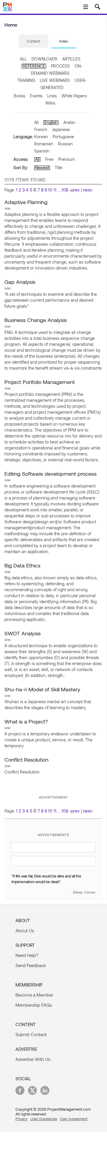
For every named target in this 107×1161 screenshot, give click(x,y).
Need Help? (26, 955)
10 (50, 189)
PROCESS (60, 66)
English (51, 122)
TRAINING (26, 80)
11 (55, 189)
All (36, 122)
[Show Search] (97, 7)
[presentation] (33, 41)
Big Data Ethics (22, 565)
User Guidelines (43, 1118)
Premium (66, 159)
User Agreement (73, 1118)
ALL (23, 58)
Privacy (21, 1118)
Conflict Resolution (26, 759)
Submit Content (31, 1034)
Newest (42, 167)
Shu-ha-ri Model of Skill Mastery (42, 689)
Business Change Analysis (35, 320)
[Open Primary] (85, 7)
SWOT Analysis (22, 633)
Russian (65, 143)
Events (36, 95)
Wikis (50, 102)
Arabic (69, 122)
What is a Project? (26, 721)
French (40, 129)
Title (58, 167)
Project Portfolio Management (39, 382)
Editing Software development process (50, 473)
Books (19, 95)
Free (49, 159)
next (87, 189)
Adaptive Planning (26, 202)
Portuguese (63, 136)
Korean (41, 136)
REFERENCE (34, 66)
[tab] (33, 41)
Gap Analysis (19, 281)
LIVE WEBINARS (55, 80)
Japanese (61, 129)
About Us (24, 930)
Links (52, 95)
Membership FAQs (33, 1005)
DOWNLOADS (44, 58)
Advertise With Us (32, 1059)
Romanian (43, 143)
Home (10, 24)
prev (75, 189)
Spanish (41, 150)
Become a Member (34, 994)
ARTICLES (71, 58)
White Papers (74, 95)
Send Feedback (30, 965)
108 (65, 189)
